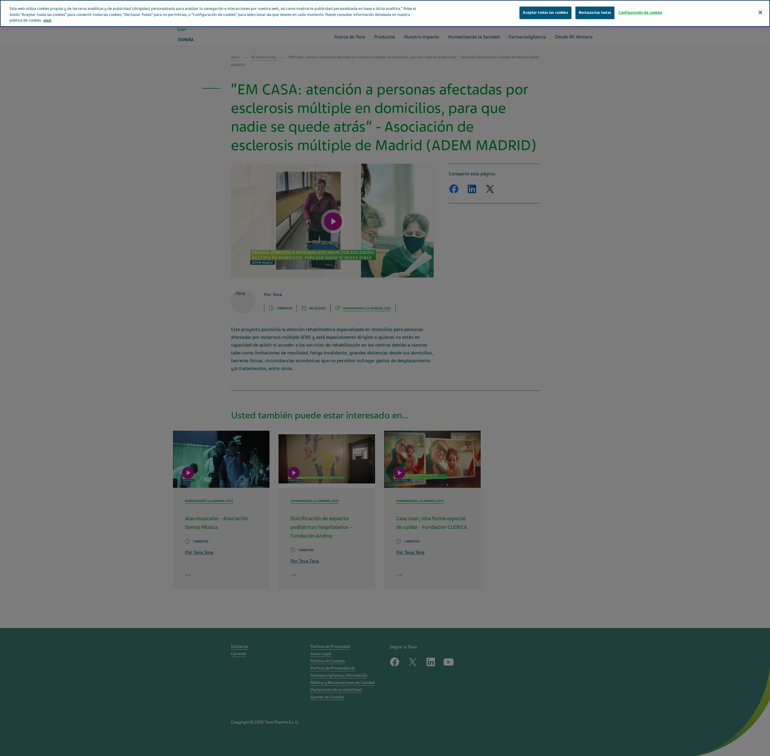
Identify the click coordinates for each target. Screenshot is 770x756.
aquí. (47, 20)
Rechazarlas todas (595, 12)
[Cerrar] (760, 12)
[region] (385, 13)
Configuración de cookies (640, 12)
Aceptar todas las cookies (545, 12)
